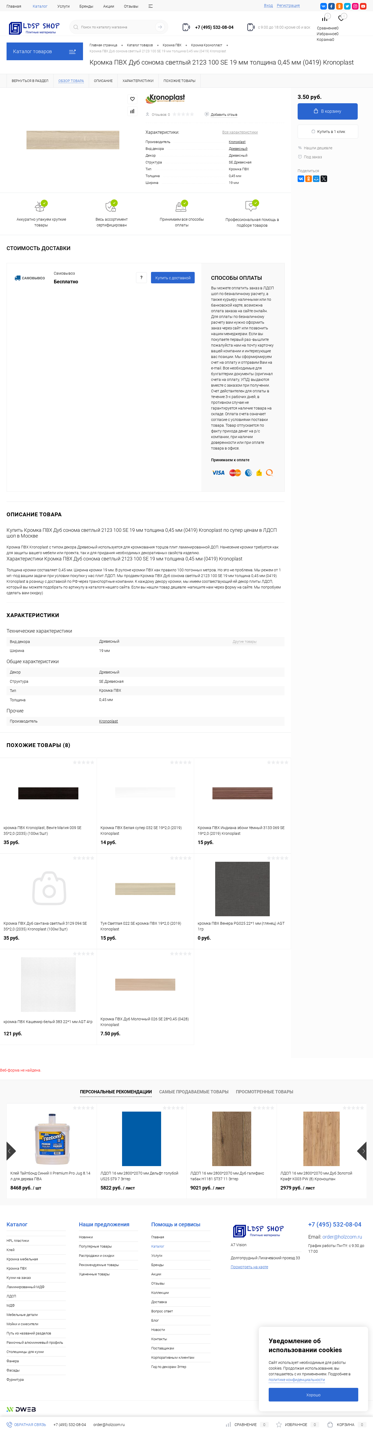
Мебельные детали (22, 1315)
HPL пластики (18, 1241)
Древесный (238, 149)
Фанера (13, 1361)
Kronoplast (237, 142)
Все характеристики (240, 132)
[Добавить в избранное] (132, 99)
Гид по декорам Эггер (168, 1367)
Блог (155, 1320)
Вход (268, 5)
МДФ (11, 1305)
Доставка (159, 1302)
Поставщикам (162, 1348)
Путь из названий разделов (29, 1333)
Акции (108, 6)
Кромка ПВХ (17, 1268)
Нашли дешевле (318, 148)
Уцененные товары (94, 1274)
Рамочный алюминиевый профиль (35, 1342)
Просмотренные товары (264, 1091)
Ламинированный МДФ (26, 1287)
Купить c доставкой (173, 278)
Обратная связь (29, 1424)
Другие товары (245, 641)
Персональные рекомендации (116, 1091)
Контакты (159, 1339)
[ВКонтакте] (301, 178)
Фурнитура (15, 1380)
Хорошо (313, 1395)
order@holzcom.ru (342, 1237)
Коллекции (160, 1293)
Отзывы (131, 6)
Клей (10, 1250)
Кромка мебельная (22, 1259)
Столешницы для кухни (25, 1352)
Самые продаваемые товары (194, 1091)
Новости (158, 1330)
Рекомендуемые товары (99, 1265)
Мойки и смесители (22, 1324)
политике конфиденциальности (297, 1380)
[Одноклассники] (308, 178)
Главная (14, 6)
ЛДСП (11, 1296)
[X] (324, 178)
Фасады (13, 1370)
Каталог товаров (32, 51)
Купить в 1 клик (331, 131)
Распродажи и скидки (96, 1256)
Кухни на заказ (19, 1278)
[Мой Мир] (316, 178)
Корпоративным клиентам (172, 1357)
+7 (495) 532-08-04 (70, 1424)
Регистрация (288, 5)
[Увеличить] (73, 140)
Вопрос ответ (162, 1311)
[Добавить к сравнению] (132, 111)
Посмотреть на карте (249, 1267)
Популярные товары (95, 1246)
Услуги (63, 6)
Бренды (86, 6)
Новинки (86, 1237)
